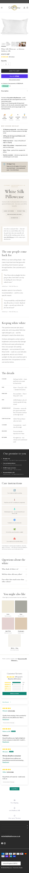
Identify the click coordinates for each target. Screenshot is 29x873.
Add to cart (14, 71)
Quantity (4, 61)
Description (4, 91)
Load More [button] (14, 788)
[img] (6, 708)
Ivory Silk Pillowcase (9, 237)
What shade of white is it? (14, 569)
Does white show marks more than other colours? (14, 581)
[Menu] (1, 7)
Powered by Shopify (17, 867)
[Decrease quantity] (2, 64)
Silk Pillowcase (8, 867)
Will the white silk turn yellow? (14, 574)
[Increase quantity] (9, 64)
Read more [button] (5, 719)
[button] (8, 682)
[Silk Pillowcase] (14, 7)
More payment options (14, 79)
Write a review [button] (14, 693)
